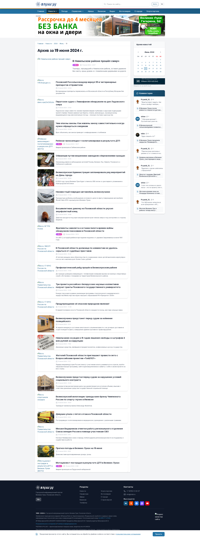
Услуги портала (106, 491)
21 (153, 68)
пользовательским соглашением (128, 534)
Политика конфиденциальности (67, 524)
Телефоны (83, 503)
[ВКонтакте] (126, 503)
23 (160, 68)
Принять (158, 534)
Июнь (62, 43)
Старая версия (106, 500)
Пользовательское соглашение (46, 524)
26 (145, 71)
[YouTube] (147, 503)
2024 (56, 43)
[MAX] (142, 503)
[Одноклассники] (131, 503)
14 (153, 65)
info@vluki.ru (131, 494)
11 (141, 65)
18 (142, 68)
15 (156, 65)
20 (149, 68)
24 (138, 71)
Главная (40, 43)
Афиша (82, 497)
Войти (155, 4)
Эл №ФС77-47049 (104, 518)
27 (149, 71)
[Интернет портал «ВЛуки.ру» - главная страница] (46, 4)
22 (157, 68)
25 (142, 71)
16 (160, 65)
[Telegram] (136, 503)
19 (145, 68)
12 (145, 65)
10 (138, 65)
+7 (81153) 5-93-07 (133, 491)
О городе (104, 497)
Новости (49, 43)
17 (138, 68)
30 (160, 71)
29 (157, 71)
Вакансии (83, 500)
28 (153, 71)
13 (149, 65)
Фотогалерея (106, 494)
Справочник (84, 494)
